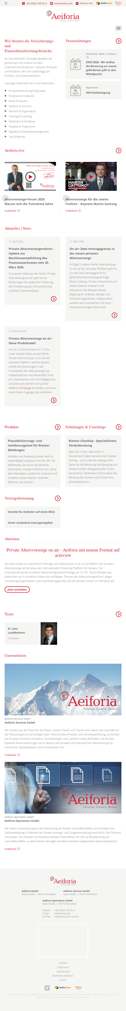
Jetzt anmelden (17, 589)
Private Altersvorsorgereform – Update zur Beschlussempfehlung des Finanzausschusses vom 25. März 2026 (31, 258)
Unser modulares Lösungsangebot (30, 523)
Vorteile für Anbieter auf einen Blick (31, 512)
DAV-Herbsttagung (98, 92)
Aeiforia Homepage (20, 388)
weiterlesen (10, 210)
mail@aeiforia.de (63, 3)
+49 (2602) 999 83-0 (36, 3)
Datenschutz (63, 971)
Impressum (63, 967)
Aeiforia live (86, 3)
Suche (63, 980)
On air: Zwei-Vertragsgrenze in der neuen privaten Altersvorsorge (92, 253)
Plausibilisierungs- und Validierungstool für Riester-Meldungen (29, 445)
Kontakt (63, 962)
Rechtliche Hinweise (63, 975)
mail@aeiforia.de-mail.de (66, 916)
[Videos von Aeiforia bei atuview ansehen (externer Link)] (104, 3)
